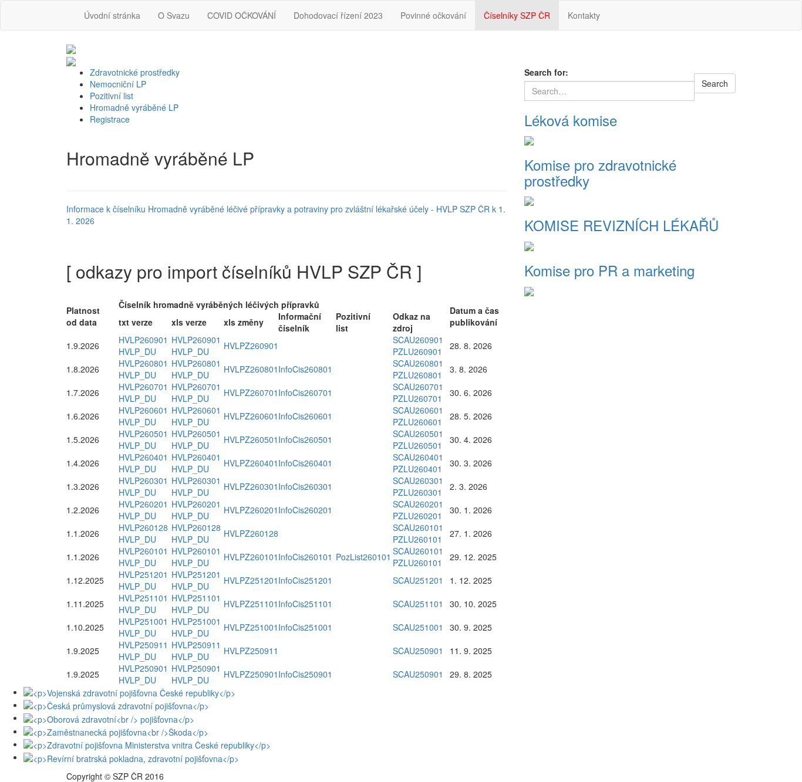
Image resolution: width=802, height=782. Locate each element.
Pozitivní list (111, 95)
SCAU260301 (418, 480)
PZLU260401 (417, 469)
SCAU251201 (418, 580)
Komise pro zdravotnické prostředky (600, 172)
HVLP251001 (143, 621)
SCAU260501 (418, 433)
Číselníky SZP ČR (517, 15)
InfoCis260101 (305, 557)
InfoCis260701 (305, 392)
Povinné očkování (433, 15)
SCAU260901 (418, 340)
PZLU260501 (417, 445)
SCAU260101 (418, 527)
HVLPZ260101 (251, 557)
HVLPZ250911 (251, 650)
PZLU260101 (417, 539)
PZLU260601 (417, 422)
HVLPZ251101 (251, 604)
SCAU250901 (418, 650)
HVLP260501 (143, 433)
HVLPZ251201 (251, 580)
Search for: (546, 72)
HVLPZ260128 (251, 533)
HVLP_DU (137, 351)
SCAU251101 (418, 604)
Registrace (110, 119)
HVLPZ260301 (251, 486)
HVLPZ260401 (251, 463)
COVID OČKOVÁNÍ (241, 15)
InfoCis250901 (305, 674)
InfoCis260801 (305, 369)
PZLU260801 (417, 375)
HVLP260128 (143, 527)
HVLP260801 (143, 363)
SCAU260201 (418, 504)
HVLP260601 (143, 410)
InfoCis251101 (305, 604)
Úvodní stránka (112, 15)
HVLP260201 (143, 504)
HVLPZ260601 (251, 416)
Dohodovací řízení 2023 (338, 15)
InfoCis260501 (305, 439)
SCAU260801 (418, 363)
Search (715, 83)
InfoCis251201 (305, 580)
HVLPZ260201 (251, 510)
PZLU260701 (417, 398)
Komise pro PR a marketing (609, 270)
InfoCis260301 (305, 486)
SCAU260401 (418, 457)
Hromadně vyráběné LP (134, 107)
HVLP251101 (143, 598)
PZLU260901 (417, 351)
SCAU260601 (418, 410)
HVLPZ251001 (251, 627)
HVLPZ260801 (251, 369)
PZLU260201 (417, 516)
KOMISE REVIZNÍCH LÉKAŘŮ (621, 225)
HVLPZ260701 (251, 392)
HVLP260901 (143, 340)
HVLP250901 (143, 668)
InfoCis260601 (305, 416)
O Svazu (174, 15)
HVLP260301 (143, 480)
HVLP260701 (143, 386)
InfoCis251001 (305, 627)
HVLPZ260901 (251, 345)
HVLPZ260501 (251, 439)
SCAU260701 (418, 386)
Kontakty (584, 15)
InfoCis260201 (305, 510)
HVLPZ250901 (251, 674)
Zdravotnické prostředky (135, 72)
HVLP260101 (143, 551)
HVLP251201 (143, 574)
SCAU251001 (418, 627)
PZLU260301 (417, 492)
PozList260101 (363, 557)
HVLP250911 (143, 645)
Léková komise (570, 120)
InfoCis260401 (305, 463)
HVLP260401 (143, 457)
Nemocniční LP (118, 84)
